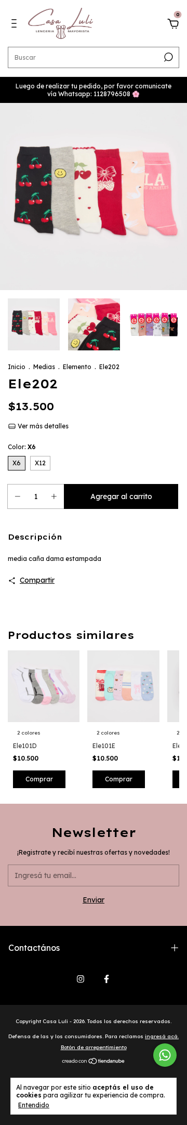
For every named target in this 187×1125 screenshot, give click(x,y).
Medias (44, 367)
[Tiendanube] (93, 1062)
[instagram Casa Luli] (80, 979)
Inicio (16, 367)
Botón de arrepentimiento (94, 1047)
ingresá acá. (162, 1036)
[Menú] (16, 25)
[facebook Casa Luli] (106, 979)
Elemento (77, 367)
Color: (22, 447)
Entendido (33, 1105)
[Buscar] (167, 57)
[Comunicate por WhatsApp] (165, 1055)
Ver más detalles (42, 426)
